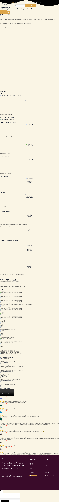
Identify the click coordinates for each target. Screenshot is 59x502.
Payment (31, 468)
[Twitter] (32, 475)
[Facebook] (30, 475)
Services (21, 2)
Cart (36, 2)
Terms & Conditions (33, 465)
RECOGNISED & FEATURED (9, 352)
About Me (17, 2)
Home (13, 2)
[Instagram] (34, 475)
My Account (32, 2)
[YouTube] (36, 475)
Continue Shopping (5, 500)
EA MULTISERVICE (54, 486)
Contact (40, 2)
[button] (29, 277)
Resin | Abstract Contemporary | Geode (21, 95)
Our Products (27, 2)
